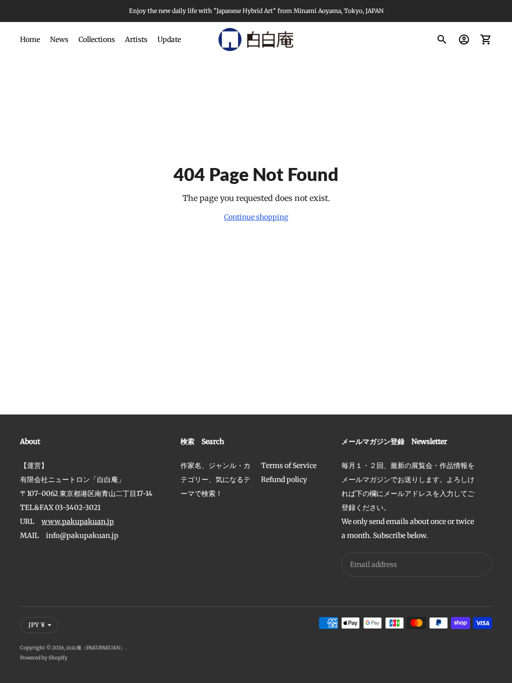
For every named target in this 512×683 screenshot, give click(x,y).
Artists (136, 39)
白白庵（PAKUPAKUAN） (95, 647)
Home (30, 39)
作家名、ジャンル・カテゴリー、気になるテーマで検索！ (215, 479)
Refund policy (284, 479)
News (59, 39)
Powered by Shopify (44, 657)
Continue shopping (256, 217)
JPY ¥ (36, 624)
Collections (96, 39)
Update (169, 39)
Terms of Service (288, 465)
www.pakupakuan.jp (78, 521)
